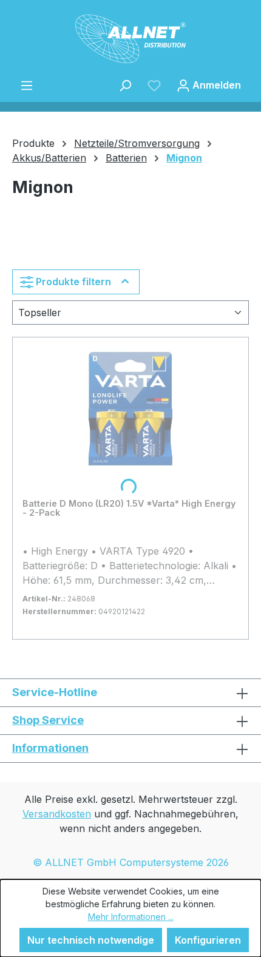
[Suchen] (125, 85)
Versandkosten (56, 814)
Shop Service (48, 720)
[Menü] (26, 85)
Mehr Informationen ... (131, 916)
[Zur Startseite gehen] (130, 39)
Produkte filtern (73, 282)
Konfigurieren (208, 940)
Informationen (50, 748)
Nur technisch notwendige (90, 940)
